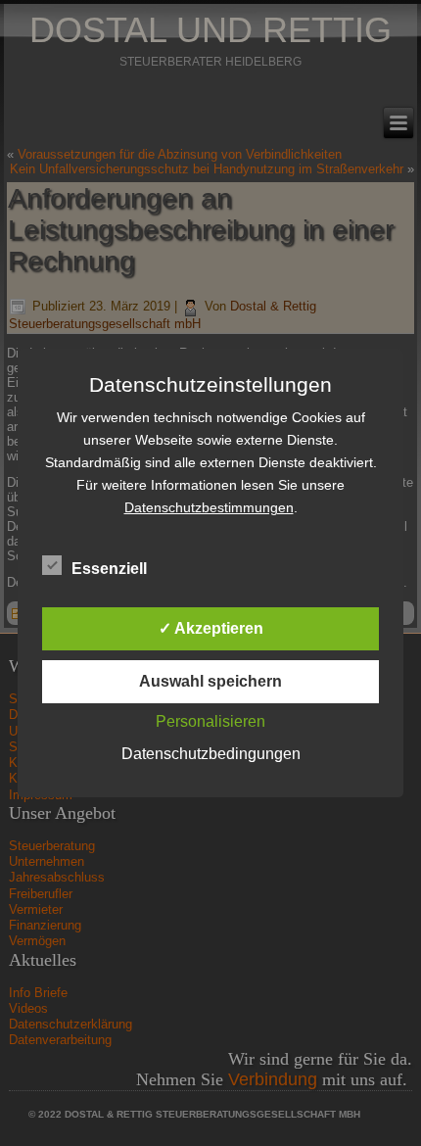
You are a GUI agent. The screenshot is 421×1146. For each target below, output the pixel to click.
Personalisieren (210, 721)
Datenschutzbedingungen (211, 753)
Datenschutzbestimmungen (209, 507)
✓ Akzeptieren (211, 628)
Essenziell (109, 568)
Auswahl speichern (210, 681)
